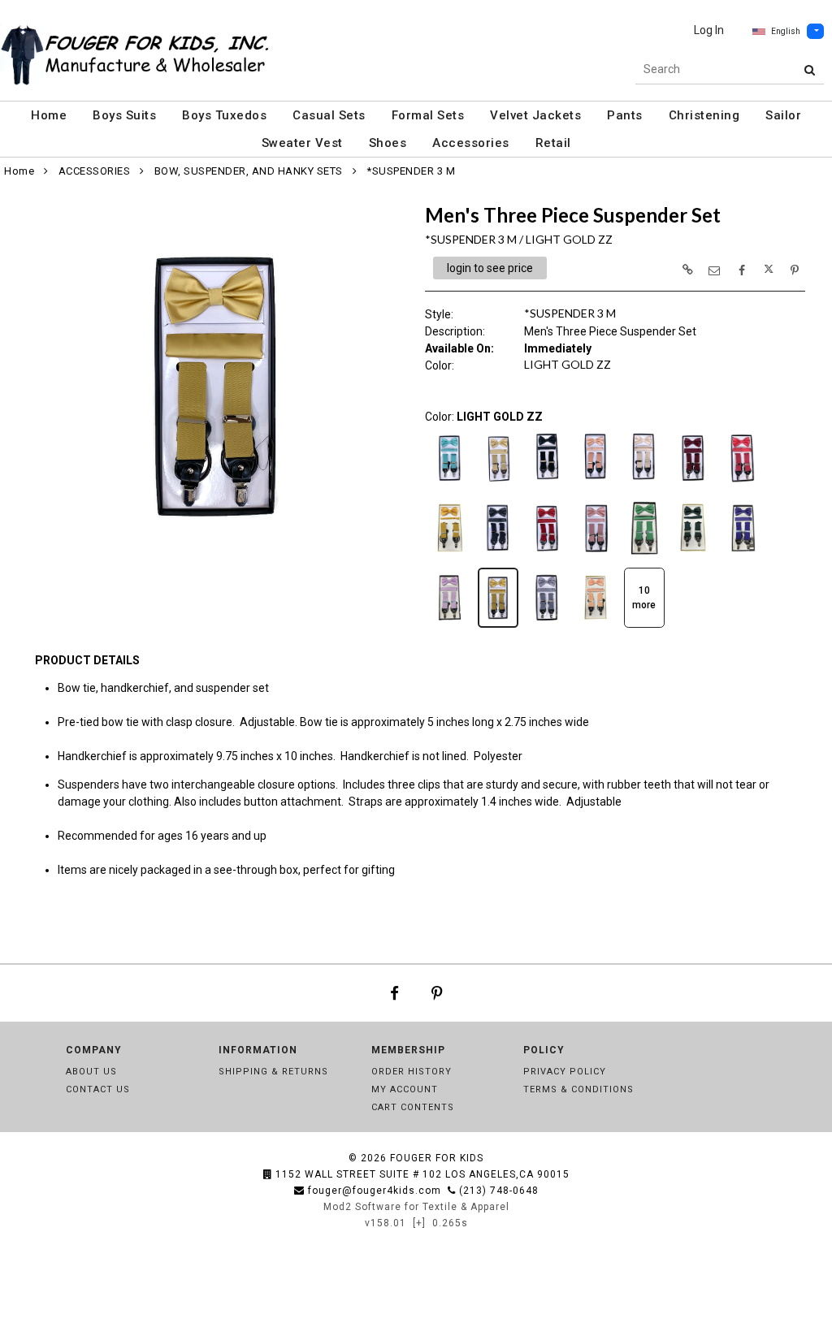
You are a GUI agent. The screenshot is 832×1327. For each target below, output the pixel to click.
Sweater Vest (302, 143)
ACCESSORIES (94, 171)
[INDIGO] (741, 556)
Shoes (388, 143)
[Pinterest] (436, 993)
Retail (553, 143)
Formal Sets (428, 115)
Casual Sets (329, 115)
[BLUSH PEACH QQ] (595, 486)
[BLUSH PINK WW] (644, 486)
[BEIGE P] (498, 486)
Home (49, 115)
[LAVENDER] (449, 626)
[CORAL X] (741, 486)
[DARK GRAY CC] (498, 556)
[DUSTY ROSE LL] (595, 556)
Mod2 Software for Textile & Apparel (416, 1206)
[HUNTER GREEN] (693, 556)
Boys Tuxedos (224, 115)
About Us (91, 1071)
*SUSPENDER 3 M (410, 171)
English (785, 31)
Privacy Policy (564, 1071)
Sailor (783, 115)
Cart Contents (412, 1107)
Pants (625, 115)
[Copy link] (687, 269)
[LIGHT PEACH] (595, 626)
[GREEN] (644, 556)
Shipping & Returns (273, 1071)
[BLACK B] (546, 486)
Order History (411, 1071)
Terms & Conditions (578, 1089)
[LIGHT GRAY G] (546, 626)
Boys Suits (124, 115)
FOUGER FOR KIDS (436, 1158)
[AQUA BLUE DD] (449, 486)
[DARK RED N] (546, 556)
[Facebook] (394, 993)
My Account (404, 1089)
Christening (704, 115)
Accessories (470, 143)
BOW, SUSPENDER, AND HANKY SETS (248, 171)
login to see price (490, 268)
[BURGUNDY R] (693, 486)
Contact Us (98, 1089)
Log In (709, 30)
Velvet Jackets (535, 115)
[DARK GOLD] (449, 556)
